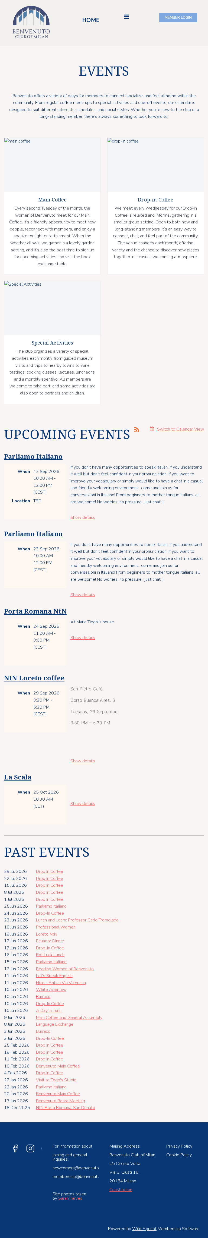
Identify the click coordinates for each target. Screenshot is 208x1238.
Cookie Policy (179, 1155)
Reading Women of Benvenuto (65, 969)
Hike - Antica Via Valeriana (61, 983)
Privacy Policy (179, 1146)
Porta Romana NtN (35, 611)
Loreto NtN (46, 934)
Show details (82, 517)
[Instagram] (30, 1148)
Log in (178, 17)
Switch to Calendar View (180, 429)
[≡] (123, 19)
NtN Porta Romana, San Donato (65, 1108)
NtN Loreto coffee (34, 678)
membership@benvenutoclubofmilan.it (89, 1177)
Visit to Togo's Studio (56, 1080)
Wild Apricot (144, 1229)
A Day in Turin (48, 1010)
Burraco (43, 997)
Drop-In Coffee (50, 913)
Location (21, 501)
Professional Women (56, 927)
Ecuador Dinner (50, 941)
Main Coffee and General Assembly (69, 1018)
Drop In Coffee (49, 871)
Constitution (120, 1190)
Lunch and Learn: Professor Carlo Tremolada (77, 920)
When (24, 472)
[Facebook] (15, 1148)
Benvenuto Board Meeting (60, 1101)
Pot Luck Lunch (50, 955)
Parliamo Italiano (33, 456)
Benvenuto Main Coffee (58, 1066)
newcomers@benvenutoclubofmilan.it (88, 1168)
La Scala (17, 777)
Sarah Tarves (70, 1198)
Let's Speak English (54, 976)
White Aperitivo (51, 990)
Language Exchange (54, 1024)
